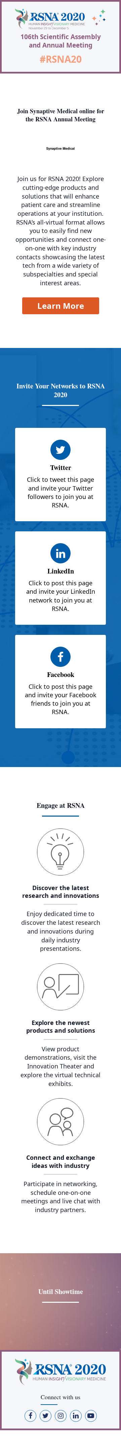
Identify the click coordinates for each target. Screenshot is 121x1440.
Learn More (60, 305)
